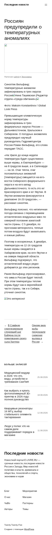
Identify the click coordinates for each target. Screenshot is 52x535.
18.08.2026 (42, 395)
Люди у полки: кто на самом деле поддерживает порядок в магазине (19, 430)
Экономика (26, 77)
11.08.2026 (43, 430)
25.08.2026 (42, 377)
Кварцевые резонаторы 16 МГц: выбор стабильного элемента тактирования (18, 413)
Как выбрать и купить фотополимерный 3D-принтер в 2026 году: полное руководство (17, 395)
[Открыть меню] (46, 5)
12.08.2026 (42, 413)
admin (17, 77)
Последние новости (16, 4)
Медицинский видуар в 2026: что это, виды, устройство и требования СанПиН (17, 377)
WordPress (29, 529)
